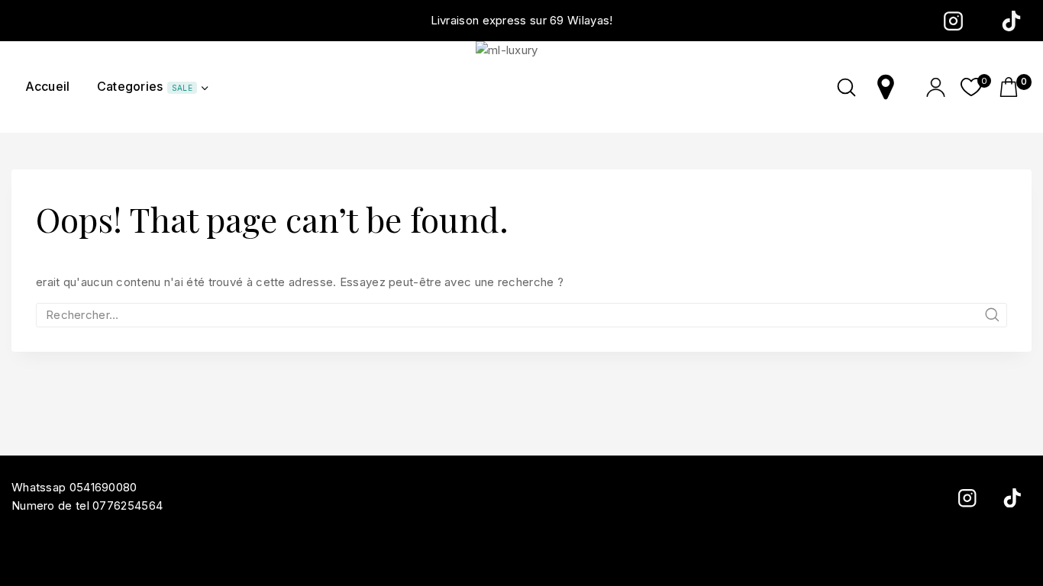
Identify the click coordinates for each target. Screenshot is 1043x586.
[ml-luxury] (521, 87)
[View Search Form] (846, 87)
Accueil (47, 86)
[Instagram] (953, 20)
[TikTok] (1011, 20)
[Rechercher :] (521, 314)
